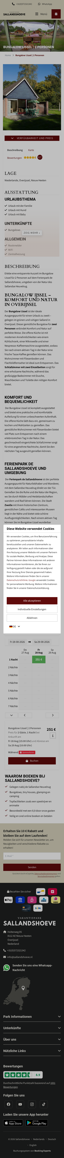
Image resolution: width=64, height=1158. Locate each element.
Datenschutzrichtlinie (17, 580)
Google (32, 580)
